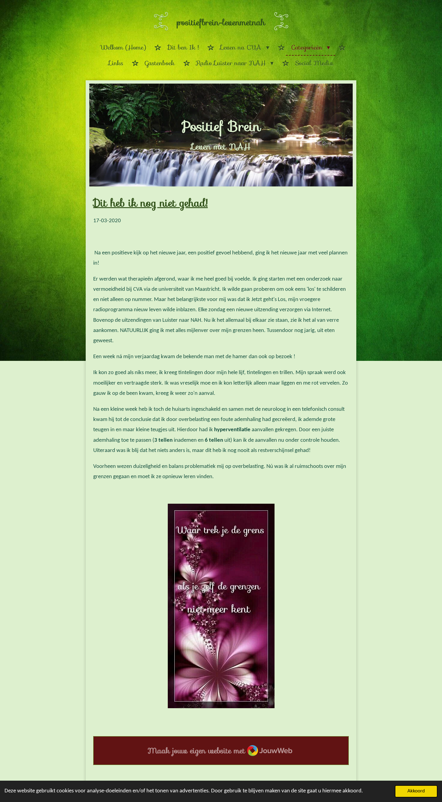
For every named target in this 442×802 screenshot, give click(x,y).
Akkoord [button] (416, 791)
